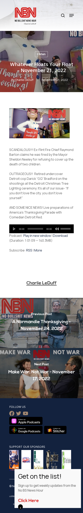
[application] (41, 228)
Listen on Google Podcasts (26, 430)
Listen (41, 54)
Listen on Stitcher (55, 430)
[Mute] (57, 229)
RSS (29, 250)
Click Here (28, 501)
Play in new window (37, 235)
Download (60, 235)
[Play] (14, 229)
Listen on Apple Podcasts (26, 421)
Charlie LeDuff (24, 80)
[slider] (66, 227)
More (38, 250)
